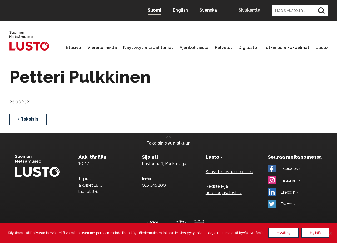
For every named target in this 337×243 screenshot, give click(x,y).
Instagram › (290, 180)
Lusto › (214, 157)
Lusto (322, 47)
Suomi (154, 10)
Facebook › (290, 168)
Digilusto (248, 47)
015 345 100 (154, 185)
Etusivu (73, 47)
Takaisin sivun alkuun (169, 143)
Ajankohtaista (194, 47)
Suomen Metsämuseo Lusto (29, 41)
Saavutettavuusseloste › (229, 171)
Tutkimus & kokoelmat (286, 47)
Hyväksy (283, 233)
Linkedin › (289, 192)
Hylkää (315, 233)
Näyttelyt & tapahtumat (148, 47)
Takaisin (29, 119)
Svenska (208, 10)
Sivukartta (249, 10)
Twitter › (288, 204)
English (180, 10)
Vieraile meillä (102, 47)
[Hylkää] (330, 233)
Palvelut (223, 47)
